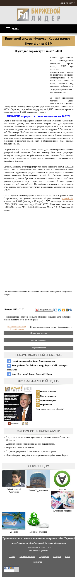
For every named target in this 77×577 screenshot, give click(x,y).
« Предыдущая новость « (38, 333)
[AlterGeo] (62, 486)
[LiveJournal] (71, 310)
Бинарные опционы (38, 532)
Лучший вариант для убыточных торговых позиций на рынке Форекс (37, 455)
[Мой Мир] (67, 310)
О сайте (12, 556)
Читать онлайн (48, 391)
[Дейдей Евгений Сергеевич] (13, 486)
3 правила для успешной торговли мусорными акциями (31, 451)
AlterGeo (62, 489)
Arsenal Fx (67, 198)
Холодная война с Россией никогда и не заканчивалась (30, 444)
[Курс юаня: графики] (62, 508)
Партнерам (46, 404)
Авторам (57, 556)
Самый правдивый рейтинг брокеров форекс (33, 361)
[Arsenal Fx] (26, 101)
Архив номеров (48, 400)
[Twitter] (60, 310)
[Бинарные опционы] (38, 529)
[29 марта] (13, 529)
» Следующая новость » (38, 348)
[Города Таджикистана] (38, 487)
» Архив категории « (38, 340)
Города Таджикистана (38, 490)
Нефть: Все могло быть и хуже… (21, 447)
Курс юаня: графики (62, 511)
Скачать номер (48, 396)
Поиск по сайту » (67, 3)
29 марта (14, 532)
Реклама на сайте (27, 556)
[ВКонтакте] (56, 310)
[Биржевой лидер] (38, 21)
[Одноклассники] (63, 310)
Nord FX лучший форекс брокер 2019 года (31, 374)
